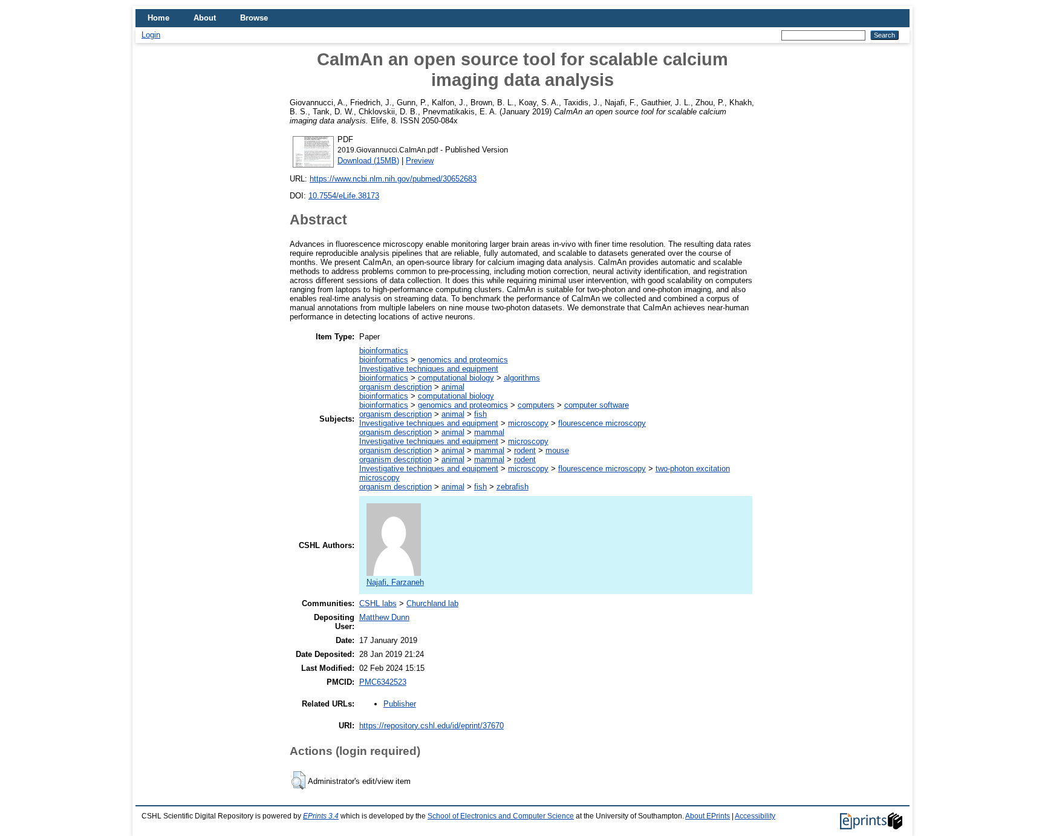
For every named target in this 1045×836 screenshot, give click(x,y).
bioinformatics (383, 350)
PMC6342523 (382, 682)
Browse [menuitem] (254, 17)
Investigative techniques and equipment (428, 368)
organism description (395, 386)
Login (151, 34)
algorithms (522, 377)
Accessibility (755, 816)
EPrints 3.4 (321, 816)
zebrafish (512, 486)
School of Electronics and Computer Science (501, 816)
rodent (525, 450)
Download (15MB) (368, 160)
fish (480, 414)
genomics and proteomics (463, 359)
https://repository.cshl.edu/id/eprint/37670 (431, 725)
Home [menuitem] (158, 17)
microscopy (528, 423)
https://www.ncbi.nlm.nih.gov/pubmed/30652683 (393, 178)
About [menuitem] (205, 17)
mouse (557, 450)
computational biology (456, 377)
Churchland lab (432, 603)
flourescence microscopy (602, 423)
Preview (420, 160)
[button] (298, 780)
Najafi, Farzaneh (395, 582)
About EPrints (707, 816)
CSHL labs (378, 603)
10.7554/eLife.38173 (343, 195)
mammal (489, 432)
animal (452, 386)
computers (536, 405)
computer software (596, 405)
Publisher (399, 703)
